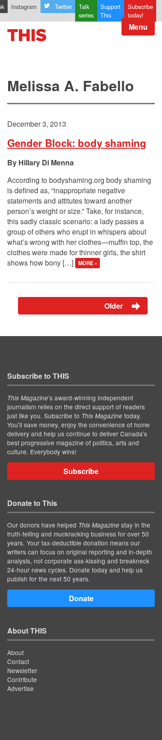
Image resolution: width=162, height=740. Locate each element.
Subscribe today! (140, 10)
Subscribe (81, 471)
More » (87, 263)
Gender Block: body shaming (76, 143)
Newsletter (22, 670)
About (15, 652)
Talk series (86, 10)
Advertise (20, 688)
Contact (18, 661)
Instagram (24, 6)
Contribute (22, 679)
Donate (81, 598)
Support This (110, 10)
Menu (138, 27)
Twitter (63, 6)
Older (114, 306)
